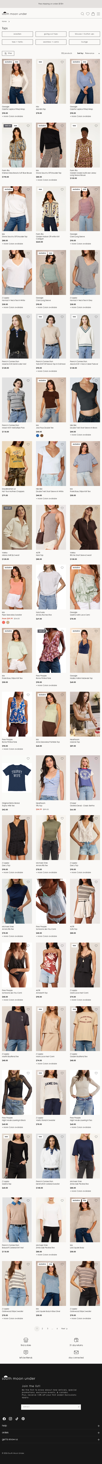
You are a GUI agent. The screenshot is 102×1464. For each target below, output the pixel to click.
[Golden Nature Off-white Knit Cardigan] (51, 208)
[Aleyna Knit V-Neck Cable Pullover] (85, 336)
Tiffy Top (39, 806)
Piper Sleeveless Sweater (12, 615)
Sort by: (80, 53)
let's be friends (26, 1358)
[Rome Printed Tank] (51, 650)
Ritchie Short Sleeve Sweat (81, 555)
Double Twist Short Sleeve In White (49, 492)
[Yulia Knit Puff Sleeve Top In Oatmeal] (51, 336)
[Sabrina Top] (17, 1156)
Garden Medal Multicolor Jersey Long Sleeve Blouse (83, 174)
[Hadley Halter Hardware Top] (85, 650)
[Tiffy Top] (51, 777)
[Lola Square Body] (85, 1219)
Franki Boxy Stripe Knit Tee (80, 492)
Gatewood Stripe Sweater (12, 1312)
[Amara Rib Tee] (51, 837)
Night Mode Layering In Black (14, 1120)
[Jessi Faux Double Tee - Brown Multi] (41, 435)
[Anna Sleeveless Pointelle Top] (51, 714)
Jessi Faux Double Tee (44, 428)
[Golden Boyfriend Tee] (85, 1028)
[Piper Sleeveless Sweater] (17, 587)
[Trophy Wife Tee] (17, 777)
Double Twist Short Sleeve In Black (83, 428)
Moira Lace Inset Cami (79, 993)
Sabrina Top (6, 1184)
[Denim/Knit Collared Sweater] (51, 1156)
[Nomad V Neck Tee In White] (17, 272)
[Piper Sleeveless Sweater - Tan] (7, 622)
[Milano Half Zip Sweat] (17, 527)
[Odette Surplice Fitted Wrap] (17, 81)
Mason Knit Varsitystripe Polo (13, 428)
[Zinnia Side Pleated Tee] (85, 1156)
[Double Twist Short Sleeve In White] (51, 463)
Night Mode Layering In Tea (81, 1120)
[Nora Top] (51, 527)
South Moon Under (16, 1453)
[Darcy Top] (17, 837)
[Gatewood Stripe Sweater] (17, 1283)
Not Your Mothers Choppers (13, 492)
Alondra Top (41, 109)
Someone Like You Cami (46, 929)
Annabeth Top (41, 993)
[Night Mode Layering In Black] (17, 1092)
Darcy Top (6, 866)
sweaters (17, 34)
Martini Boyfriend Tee (10, 1057)
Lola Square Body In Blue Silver (48, 1312)
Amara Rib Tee (42, 866)
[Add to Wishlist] (28, 62)
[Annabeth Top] (51, 965)
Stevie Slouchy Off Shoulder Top (48, 173)
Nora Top (39, 555)
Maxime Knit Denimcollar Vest (14, 364)
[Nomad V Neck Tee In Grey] (85, 272)
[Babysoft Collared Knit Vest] (17, 1219)
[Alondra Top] (51, 81)
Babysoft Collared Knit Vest (13, 1248)
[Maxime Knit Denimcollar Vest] (17, 336)
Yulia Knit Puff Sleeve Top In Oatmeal (50, 364)
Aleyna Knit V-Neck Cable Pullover (84, 364)
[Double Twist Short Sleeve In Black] (85, 399)
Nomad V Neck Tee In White (13, 301)
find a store (26, 1345)
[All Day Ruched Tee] (51, 587)
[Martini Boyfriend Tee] (17, 1028)
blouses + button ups (84, 34)
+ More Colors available (12, 116)
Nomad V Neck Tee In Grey (81, 301)
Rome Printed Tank (43, 678)
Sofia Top (73, 929)
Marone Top (75, 742)
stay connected (76, 1358)
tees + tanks (17, 42)
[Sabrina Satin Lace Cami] (85, 587)
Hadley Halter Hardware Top (81, 678)
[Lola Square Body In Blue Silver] (51, 1283)
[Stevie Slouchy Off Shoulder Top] (51, 145)
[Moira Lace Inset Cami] (85, 965)
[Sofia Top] (85, 901)
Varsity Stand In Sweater (45, 1120)
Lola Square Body (77, 1248)
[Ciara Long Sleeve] (85, 208)
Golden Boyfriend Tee (78, 1057)
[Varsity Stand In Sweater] (51, 1092)
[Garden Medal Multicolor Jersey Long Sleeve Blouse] (85, 145)
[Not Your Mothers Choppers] (17, 463)
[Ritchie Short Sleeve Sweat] (85, 527)
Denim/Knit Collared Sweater (48, 1184)
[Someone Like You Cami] (51, 901)
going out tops (51, 34)
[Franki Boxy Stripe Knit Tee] (85, 463)
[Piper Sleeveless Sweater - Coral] (3, 622)
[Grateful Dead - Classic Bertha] (85, 777)
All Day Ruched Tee (44, 615)
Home (4, 21)
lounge (84, 42)
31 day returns (76, 1345)
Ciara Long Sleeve (77, 237)
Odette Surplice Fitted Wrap (13, 109)
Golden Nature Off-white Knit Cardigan (48, 238)
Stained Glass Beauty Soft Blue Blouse (17, 173)
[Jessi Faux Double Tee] (51, 399)
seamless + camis (51, 42)
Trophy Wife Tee (8, 806)
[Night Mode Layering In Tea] (85, 1092)
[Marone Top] (85, 714)
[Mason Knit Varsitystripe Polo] (17, 399)
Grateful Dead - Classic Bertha (82, 806)
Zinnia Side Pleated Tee (79, 1184)
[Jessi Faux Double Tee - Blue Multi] (37, 435)
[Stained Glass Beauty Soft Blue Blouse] (17, 145)
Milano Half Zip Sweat (10, 555)
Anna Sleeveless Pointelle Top (48, 742)
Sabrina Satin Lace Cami (80, 615)
